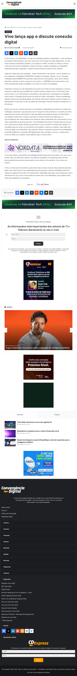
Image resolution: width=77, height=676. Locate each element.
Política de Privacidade (9, 513)
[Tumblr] (32, 193)
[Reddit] (21, 53)
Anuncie (4, 510)
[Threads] (27, 631)
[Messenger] (26, 53)
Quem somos (6, 507)
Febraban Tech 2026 (8, 583)
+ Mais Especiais (7, 620)
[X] (11, 53)
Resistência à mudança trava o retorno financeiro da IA (38, 431)
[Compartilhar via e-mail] (31, 53)
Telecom (13, 27)
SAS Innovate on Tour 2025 (10, 611)
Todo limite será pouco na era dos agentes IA (34, 422)
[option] (38, 330)
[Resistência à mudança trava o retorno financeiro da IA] (10, 433)
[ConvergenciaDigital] (13, 3)
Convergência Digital (12, 47)
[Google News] (43, 184)
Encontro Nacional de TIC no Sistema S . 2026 (17, 592)
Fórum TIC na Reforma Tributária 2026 (14, 599)
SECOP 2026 (6, 589)
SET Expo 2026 (6, 586)
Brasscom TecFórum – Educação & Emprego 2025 (18, 614)
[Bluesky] (31, 631)
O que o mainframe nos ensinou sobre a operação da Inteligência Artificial (37, 348)
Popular (57, 415)
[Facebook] (7, 53)
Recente (20, 415)
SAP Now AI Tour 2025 (9, 617)
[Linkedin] (16, 53)
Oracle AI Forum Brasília (9, 608)
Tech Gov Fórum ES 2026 (10, 602)
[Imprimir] (35, 53)
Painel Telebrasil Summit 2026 (11, 595)
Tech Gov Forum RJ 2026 (10, 605)
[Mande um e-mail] (19, 47)
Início (7, 27)
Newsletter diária (7, 516)
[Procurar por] (74, 4)
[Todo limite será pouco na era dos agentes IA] (10, 425)
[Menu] (3, 4)
